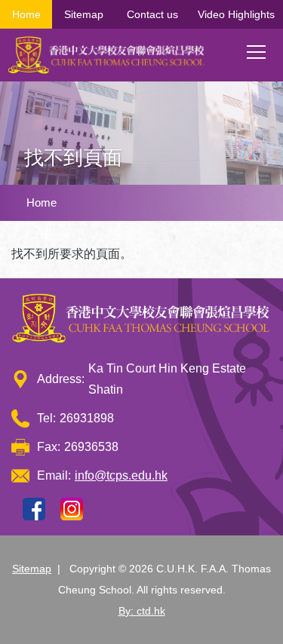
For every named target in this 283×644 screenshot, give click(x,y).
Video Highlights (236, 14)
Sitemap (83, 14)
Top (282, 618)
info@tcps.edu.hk (121, 475)
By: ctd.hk (141, 611)
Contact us (152, 14)
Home (26, 14)
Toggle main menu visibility (256, 51)
